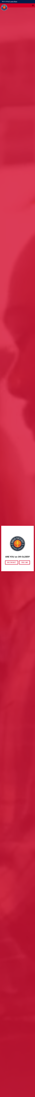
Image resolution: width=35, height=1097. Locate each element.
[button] (33, 5)
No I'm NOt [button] (11, 562)
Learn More (13, 1)
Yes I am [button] (24, 562)
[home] (4, 7)
